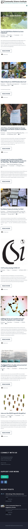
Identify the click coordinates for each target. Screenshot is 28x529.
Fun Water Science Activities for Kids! (12, 209)
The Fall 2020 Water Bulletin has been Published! (12, 32)
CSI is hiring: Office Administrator (15, 494)
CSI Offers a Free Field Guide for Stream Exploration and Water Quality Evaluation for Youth (13, 129)
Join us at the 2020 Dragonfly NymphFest (13, 413)
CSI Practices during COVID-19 (10, 268)
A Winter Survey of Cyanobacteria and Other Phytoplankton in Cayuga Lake (12, 319)
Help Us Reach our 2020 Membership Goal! (13, 82)
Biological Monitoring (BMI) (13, 132)
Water (23, 212)
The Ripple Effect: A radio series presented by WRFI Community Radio (14, 365)
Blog (8, 35)
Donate (5, 476)
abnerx (3, 35)
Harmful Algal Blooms (14, 164)
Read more (6, 51)
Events (7, 212)
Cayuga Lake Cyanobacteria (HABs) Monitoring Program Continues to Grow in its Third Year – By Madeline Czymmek (13, 161)
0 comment (16, 35)
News (11, 35)
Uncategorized (16, 84)
